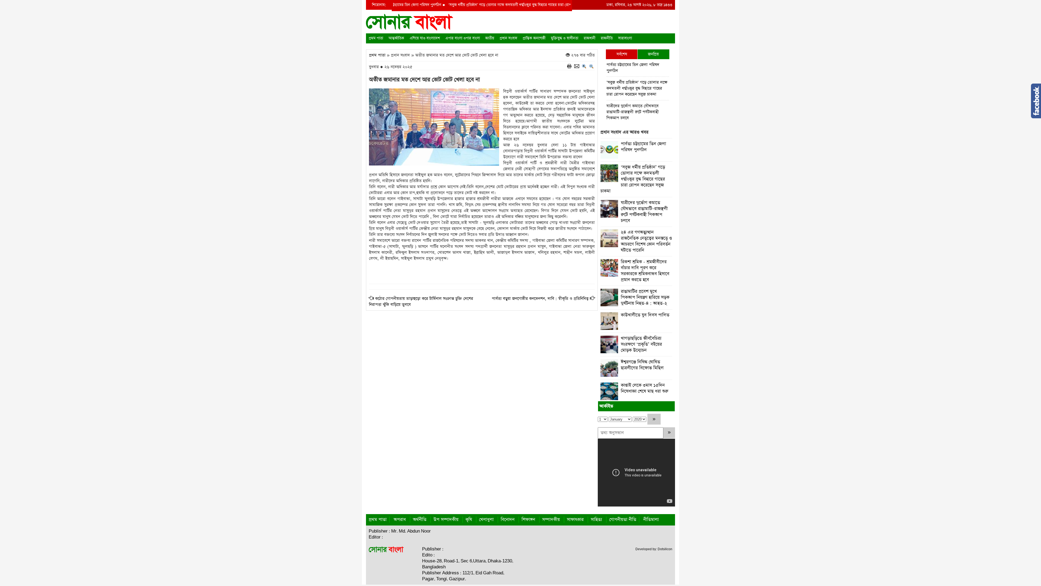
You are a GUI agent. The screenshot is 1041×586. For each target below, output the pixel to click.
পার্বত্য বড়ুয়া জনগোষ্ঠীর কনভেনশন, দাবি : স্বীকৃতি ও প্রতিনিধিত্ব (540, 298)
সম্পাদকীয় (551, 520)
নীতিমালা (651, 520)
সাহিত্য (596, 520)
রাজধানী (589, 38)
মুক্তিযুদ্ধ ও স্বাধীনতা (564, 38)
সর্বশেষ (621, 54)
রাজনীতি (607, 38)
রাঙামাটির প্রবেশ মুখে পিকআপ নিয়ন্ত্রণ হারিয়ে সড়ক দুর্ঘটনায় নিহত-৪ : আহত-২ (645, 297)
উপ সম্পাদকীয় (445, 520)
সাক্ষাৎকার (575, 520)
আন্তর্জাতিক (396, 38)
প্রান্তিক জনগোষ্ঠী (534, 38)
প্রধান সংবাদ (508, 38)
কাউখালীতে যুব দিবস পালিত (645, 315)
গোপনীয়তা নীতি (622, 520)
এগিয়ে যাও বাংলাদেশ (425, 38)
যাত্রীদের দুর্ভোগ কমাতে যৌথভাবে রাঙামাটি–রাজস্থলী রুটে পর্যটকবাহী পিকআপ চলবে (632, 112)
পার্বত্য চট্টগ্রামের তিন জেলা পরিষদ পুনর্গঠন (632, 68)
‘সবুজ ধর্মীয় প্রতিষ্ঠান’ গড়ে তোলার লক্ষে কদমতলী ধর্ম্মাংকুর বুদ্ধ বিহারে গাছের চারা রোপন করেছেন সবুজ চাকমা (506, 5)
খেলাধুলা (486, 520)
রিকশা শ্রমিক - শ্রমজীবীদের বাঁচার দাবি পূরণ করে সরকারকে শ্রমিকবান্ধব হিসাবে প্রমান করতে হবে (645, 271)
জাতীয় (489, 38)
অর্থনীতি (419, 520)
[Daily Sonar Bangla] (409, 22)
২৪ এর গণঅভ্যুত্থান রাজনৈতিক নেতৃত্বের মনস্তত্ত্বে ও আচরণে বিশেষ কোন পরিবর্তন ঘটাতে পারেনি (646, 241)
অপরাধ (400, 520)
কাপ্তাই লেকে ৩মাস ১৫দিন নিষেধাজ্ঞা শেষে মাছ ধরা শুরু (644, 388)
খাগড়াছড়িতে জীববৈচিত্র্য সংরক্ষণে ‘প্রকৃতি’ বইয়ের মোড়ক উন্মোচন (641, 344)
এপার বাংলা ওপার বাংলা (462, 38)
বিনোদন (508, 520)
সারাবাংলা (625, 38)
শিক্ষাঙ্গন (528, 520)
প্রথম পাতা (376, 38)
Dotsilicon (665, 549)
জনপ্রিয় (653, 54)
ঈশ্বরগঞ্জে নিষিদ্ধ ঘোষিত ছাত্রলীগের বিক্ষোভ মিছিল (642, 365)
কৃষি (468, 520)
